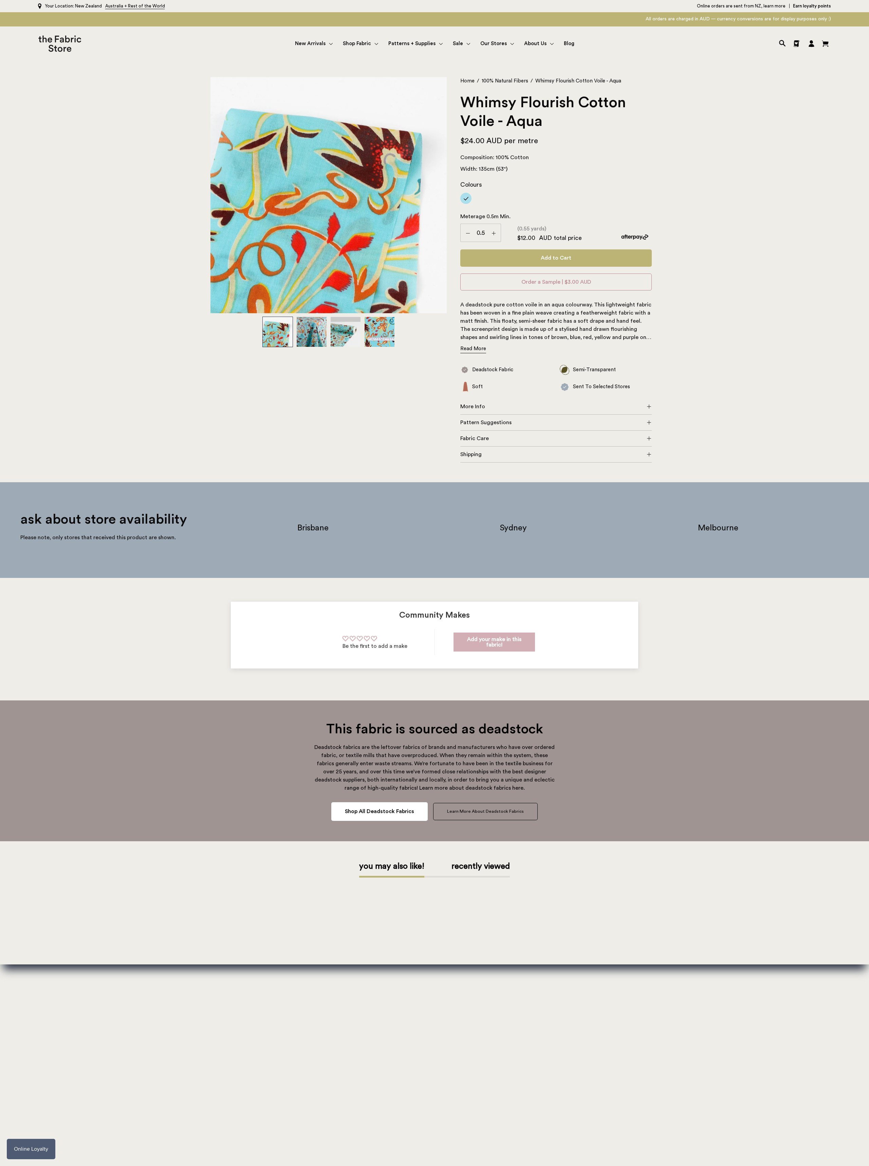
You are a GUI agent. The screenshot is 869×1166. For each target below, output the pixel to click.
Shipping (471, 454)
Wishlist (619, 982)
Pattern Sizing (458, 1014)
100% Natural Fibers (505, 80)
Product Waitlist (629, 1098)
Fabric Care (474, 438)
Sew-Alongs (455, 1003)
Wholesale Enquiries (296, 1035)
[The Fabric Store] (61, 44)
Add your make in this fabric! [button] (494, 642)
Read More (473, 348)
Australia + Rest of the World (135, 6)
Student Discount (630, 1087)
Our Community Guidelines (641, 1077)
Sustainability (288, 1014)
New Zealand (88, 6)
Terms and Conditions (636, 1108)
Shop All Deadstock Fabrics (379, 811)
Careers (282, 1024)
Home (467, 80)
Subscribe (88, 1046)
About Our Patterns (464, 982)
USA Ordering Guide (633, 1024)
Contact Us (286, 993)
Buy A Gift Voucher (632, 1003)
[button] (314, 43)
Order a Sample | (556, 282)
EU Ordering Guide (631, 1045)
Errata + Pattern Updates (471, 993)
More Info (472, 406)
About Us (284, 982)
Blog (278, 1045)
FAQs (616, 1119)
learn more (774, 6)
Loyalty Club (625, 993)
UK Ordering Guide (632, 1035)
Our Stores (285, 1003)
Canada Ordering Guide (637, 1056)
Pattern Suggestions (486, 422)
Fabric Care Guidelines (636, 1066)
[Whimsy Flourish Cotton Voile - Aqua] (277, 332)
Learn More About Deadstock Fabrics (485, 811)
